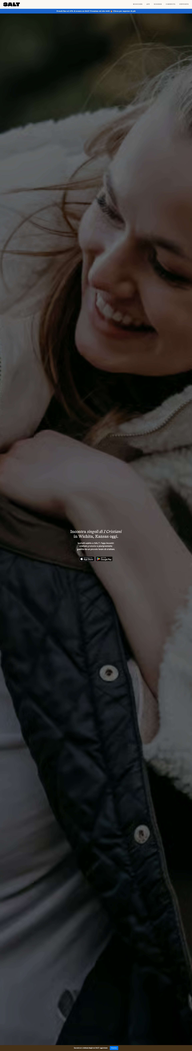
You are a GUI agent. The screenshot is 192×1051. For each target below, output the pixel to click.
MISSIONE (137, 4)
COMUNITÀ (170, 4)
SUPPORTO (184, 4)
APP (148, 4)
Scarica (114, 1048)
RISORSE (158, 4)
